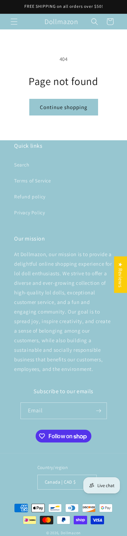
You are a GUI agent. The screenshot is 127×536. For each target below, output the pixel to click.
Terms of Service (32, 180)
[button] (14, 21)
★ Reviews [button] (120, 274)
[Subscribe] (99, 410)
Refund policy (30, 196)
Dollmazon (71, 532)
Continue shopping (63, 107)
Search (22, 165)
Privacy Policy (29, 212)
